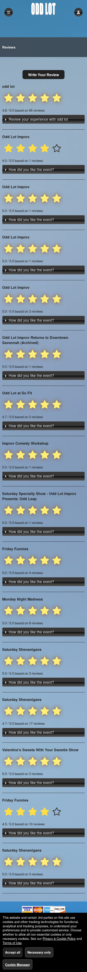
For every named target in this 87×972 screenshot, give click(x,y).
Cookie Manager (17, 964)
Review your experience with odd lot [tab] (38, 119)
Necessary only (39, 952)
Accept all (12, 952)
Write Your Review (43, 74)
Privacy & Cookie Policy (59, 938)
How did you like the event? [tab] (31, 169)
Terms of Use (12, 943)
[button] (78, 12)
